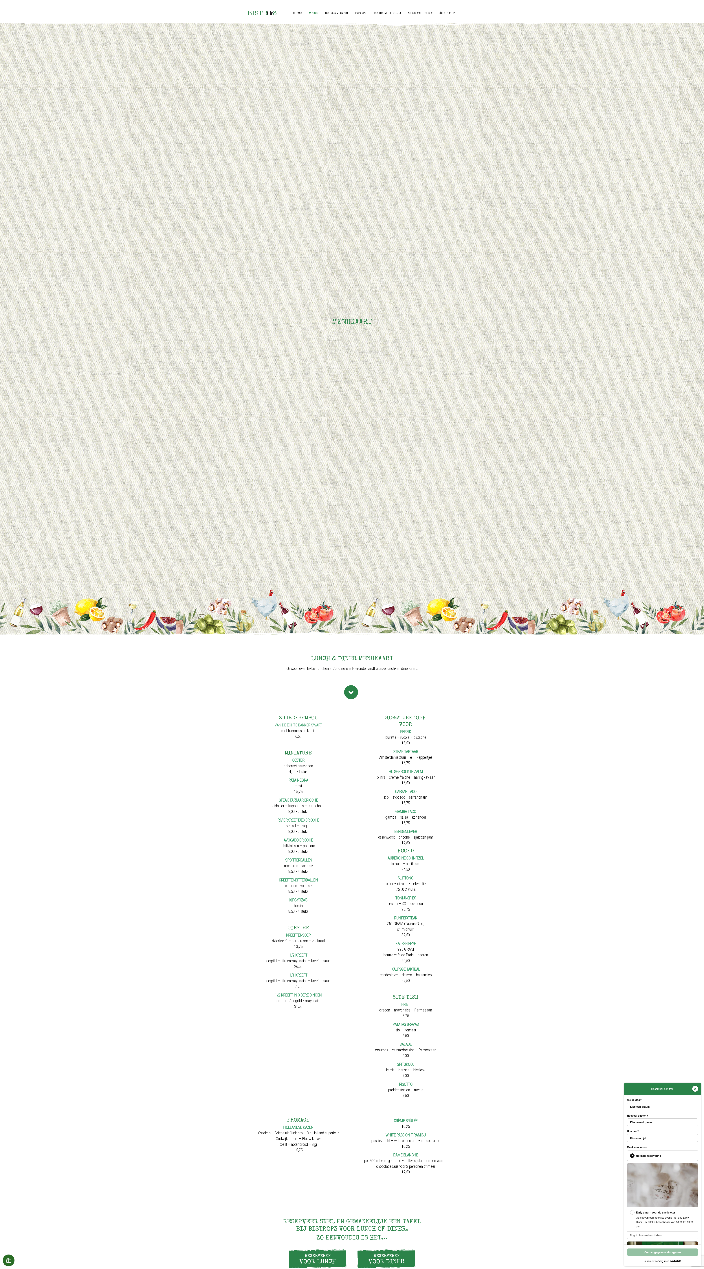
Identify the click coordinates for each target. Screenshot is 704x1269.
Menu (313, 13)
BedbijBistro (387, 13)
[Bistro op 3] (262, 12)
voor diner (386, 1259)
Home (297, 13)
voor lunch (317, 1259)
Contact (447, 13)
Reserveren (336, 13)
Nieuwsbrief (420, 13)
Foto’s (361, 13)
